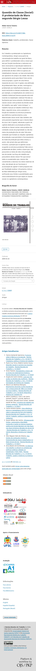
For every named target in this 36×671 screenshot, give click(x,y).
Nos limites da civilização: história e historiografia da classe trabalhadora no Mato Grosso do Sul (19, 439)
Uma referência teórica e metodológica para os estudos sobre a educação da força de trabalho (19, 410)
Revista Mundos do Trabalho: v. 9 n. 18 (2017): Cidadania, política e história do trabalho (19, 359)
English (5, 602)
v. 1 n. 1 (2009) (20, 6)
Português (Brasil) (9, 608)
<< (3, 462)
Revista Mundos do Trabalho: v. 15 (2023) (17, 368)
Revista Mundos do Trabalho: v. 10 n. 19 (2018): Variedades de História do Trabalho (19, 381)
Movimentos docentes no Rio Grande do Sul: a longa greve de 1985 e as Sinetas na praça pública (19, 389)
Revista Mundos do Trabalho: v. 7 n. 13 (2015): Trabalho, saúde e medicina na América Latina (19, 455)
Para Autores (7, 588)
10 (17, 462)
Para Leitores (7, 585)
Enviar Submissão (10, 617)
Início (3, 6)
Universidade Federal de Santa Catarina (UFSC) (16, 632)
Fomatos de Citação (9, 281)
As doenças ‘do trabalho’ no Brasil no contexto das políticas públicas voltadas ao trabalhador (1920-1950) (19, 449)
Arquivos (10, 6)
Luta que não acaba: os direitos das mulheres (19, 378)
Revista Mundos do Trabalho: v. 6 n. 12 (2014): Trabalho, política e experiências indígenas (19, 416)
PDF (6, 249)
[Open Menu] (2, 2)
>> (20, 462)
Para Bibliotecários (8, 591)
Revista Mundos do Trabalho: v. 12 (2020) (20, 375)
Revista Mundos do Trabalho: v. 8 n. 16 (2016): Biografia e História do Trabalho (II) (19, 392)
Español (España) (9, 605)
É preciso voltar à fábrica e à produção (18, 356)
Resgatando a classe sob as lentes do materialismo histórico (19, 372)
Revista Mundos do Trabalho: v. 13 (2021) (19, 405)
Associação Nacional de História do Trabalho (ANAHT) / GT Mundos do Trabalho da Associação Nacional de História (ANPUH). (18, 636)
